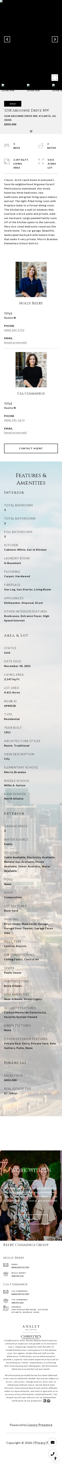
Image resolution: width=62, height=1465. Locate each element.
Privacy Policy (45, 1443)
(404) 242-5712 (14, 330)
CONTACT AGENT (31, 448)
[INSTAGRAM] (35, 1414)
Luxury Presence (40, 1425)
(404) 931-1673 (14, 420)
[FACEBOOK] (26, 1414)
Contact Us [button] (31, 1219)
